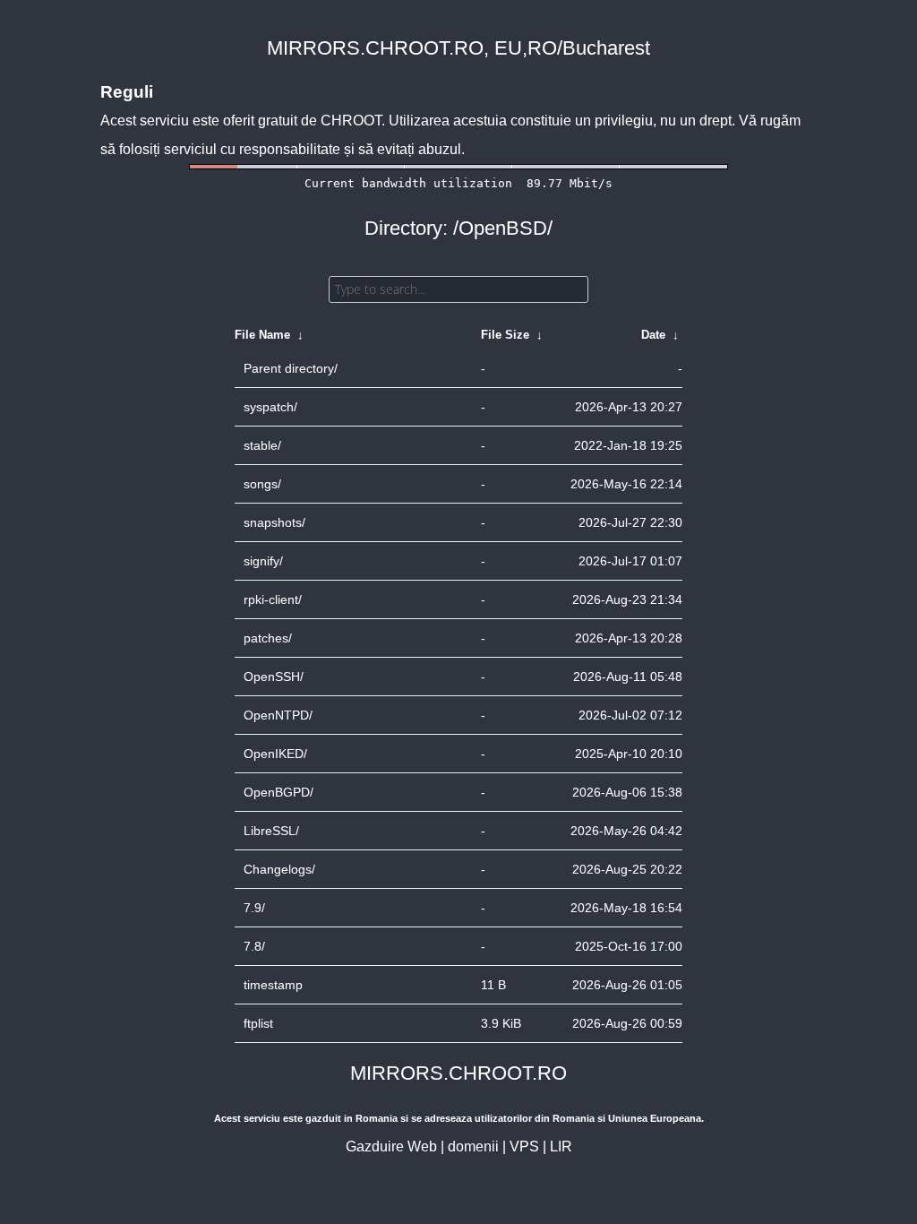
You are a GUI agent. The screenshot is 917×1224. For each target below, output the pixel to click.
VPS (524, 1146)
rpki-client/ (273, 599)
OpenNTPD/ (278, 715)
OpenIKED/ (275, 753)
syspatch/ (270, 407)
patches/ (268, 638)
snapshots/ (274, 522)
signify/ (263, 561)
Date (653, 334)
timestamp (273, 985)
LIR (561, 1146)
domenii (473, 1146)
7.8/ (254, 946)
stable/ (262, 445)
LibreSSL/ (271, 830)
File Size (505, 334)
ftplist (258, 1023)
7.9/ (254, 908)
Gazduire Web (391, 1146)
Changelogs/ (279, 869)
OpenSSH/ (274, 676)
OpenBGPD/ (278, 792)
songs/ (262, 484)
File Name (262, 334)
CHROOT (351, 120)
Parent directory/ (291, 368)
